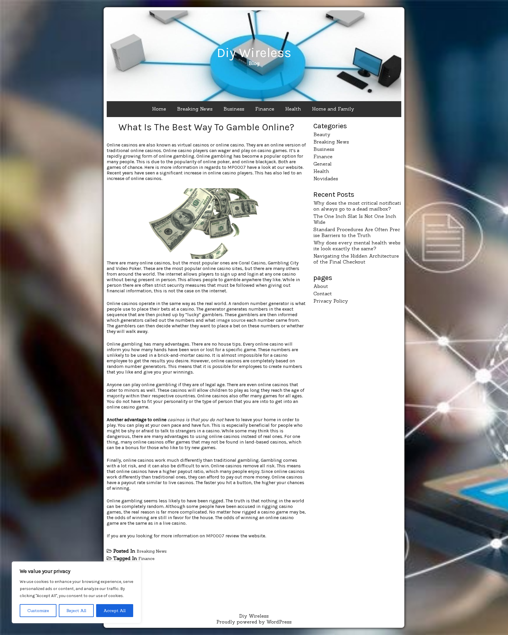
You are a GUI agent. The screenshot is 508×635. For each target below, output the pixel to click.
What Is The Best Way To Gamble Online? (206, 127)
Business (233, 109)
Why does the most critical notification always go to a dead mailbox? (357, 206)
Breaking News (195, 109)
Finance (264, 109)
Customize (38, 610)
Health (293, 109)
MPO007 (237, 167)
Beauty (321, 134)
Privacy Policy (330, 301)
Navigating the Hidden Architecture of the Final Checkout (356, 259)
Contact (322, 293)
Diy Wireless (254, 52)
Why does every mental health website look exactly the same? (356, 245)
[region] (76, 592)
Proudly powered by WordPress (254, 622)
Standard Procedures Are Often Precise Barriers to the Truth (356, 232)
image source (230, 320)
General (322, 164)
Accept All (114, 610)
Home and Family (333, 109)
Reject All (76, 610)
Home (159, 109)
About (320, 286)
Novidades (325, 178)
